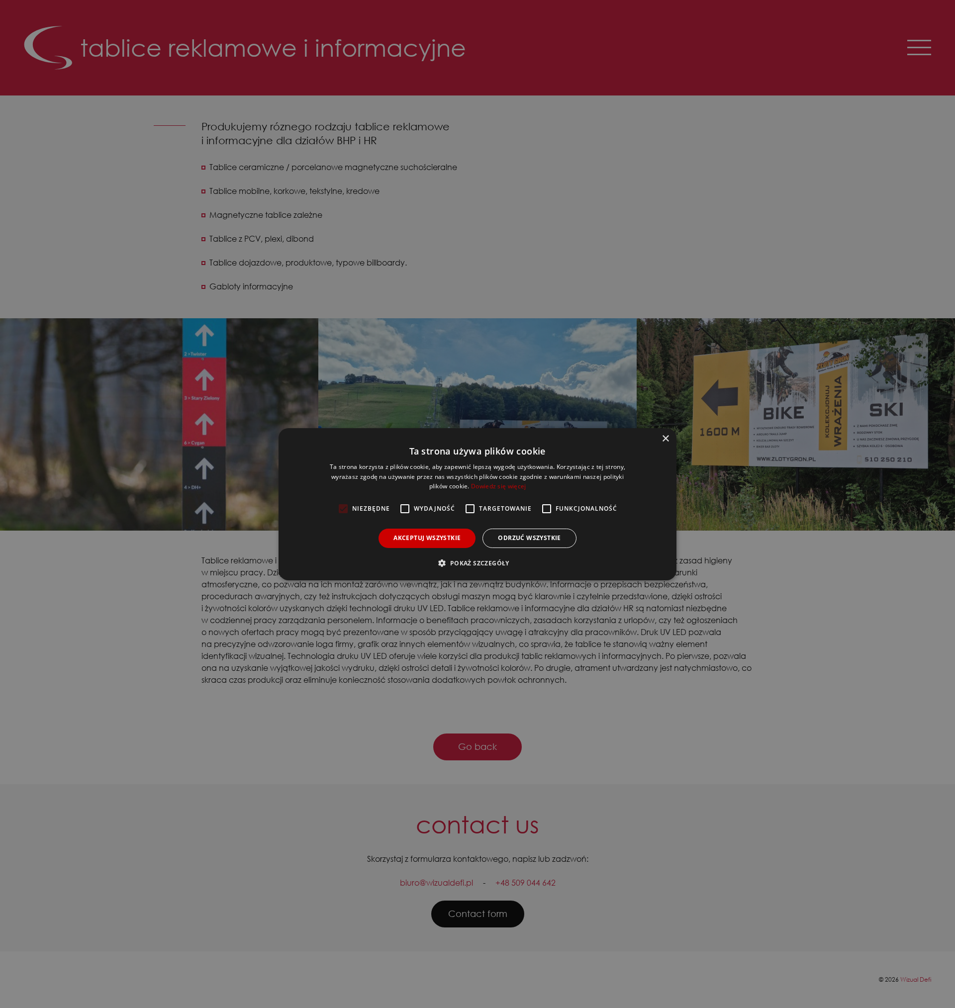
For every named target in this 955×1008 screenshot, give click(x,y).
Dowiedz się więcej (498, 486)
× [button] (665, 438)
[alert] (477, 504)
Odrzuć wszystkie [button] (529, 538)
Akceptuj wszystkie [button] (427, 538)
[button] (477, 563)
